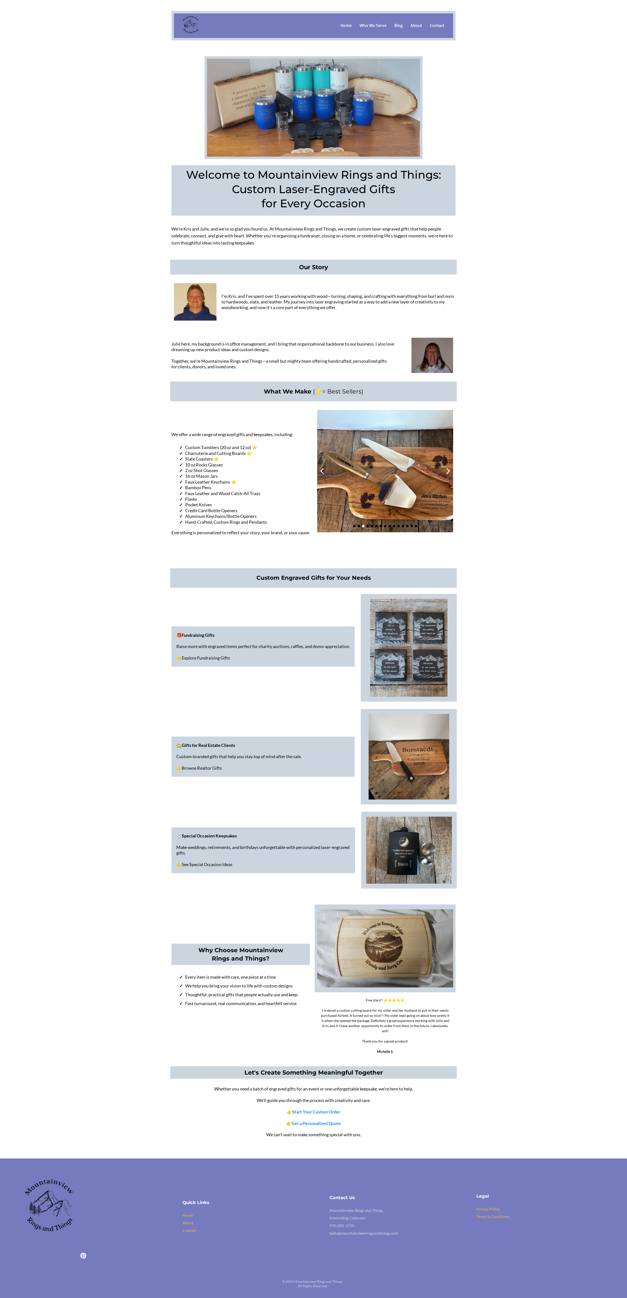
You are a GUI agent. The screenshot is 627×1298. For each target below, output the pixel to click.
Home (346, 25)
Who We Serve (373, 25)
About (416, 25)
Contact (437, 25)
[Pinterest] (83, 1256)
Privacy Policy (488, 1208)
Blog (398, 25)
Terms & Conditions (492, 1216)
